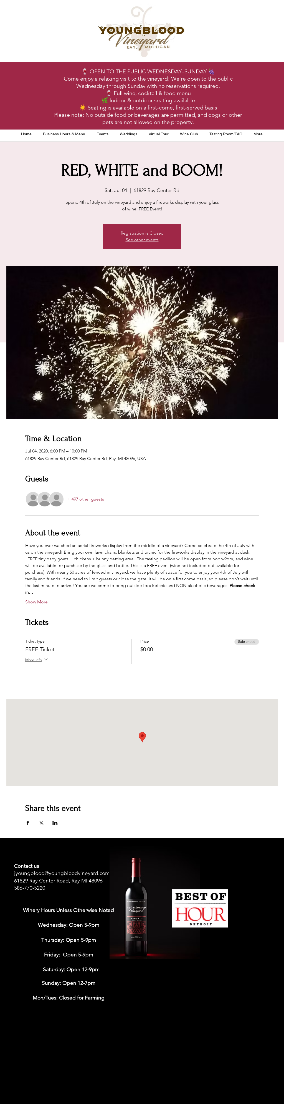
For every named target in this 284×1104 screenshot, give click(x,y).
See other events (142, 239)
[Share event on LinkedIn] (55, 823)
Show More (36, 602)
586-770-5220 (29, 888)
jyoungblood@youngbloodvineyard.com (62, 873)
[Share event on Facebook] (28, 823)
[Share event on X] (41, 823)
